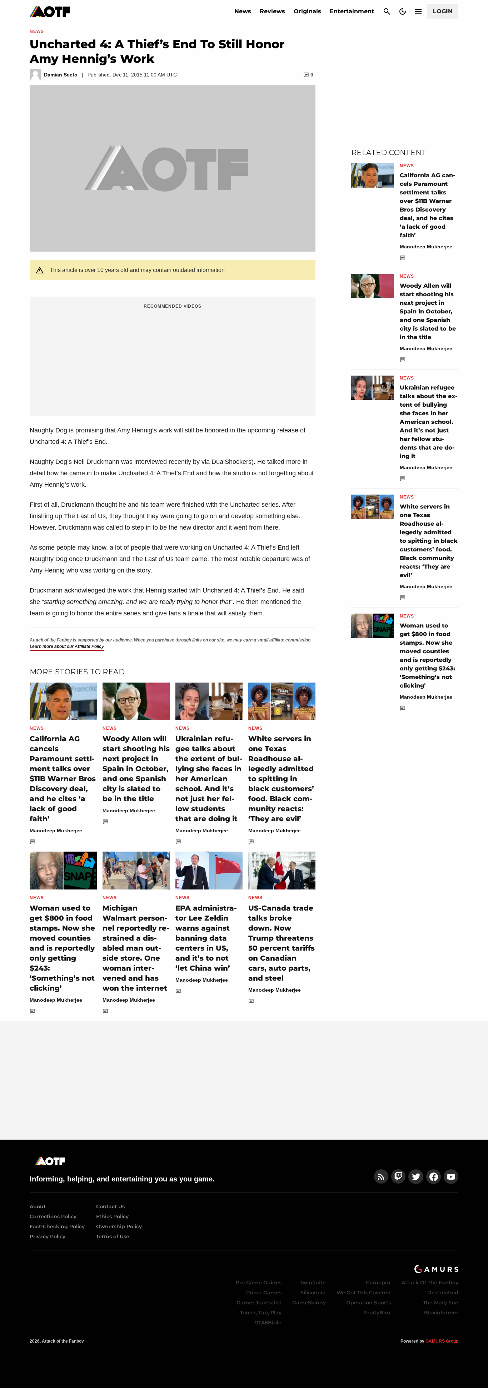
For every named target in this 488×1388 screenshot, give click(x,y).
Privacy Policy (47, 1236)
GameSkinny (309, 1302)
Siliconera (313, 1292)
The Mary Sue (440, 1302)
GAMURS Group (441, 1341)
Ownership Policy (119, 1226)
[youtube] (451, 1176)
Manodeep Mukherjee (56, 830)
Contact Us (110, 1206)
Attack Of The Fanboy (430, 1282)
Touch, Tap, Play (261, 1312)
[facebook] (433, 1176)
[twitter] (415, 1176)
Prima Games (264, 1292)
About (38, 1206)
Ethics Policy (112, 1216)
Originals (307, 11)
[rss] (381, 1176)
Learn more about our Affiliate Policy (67, 646)
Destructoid (442, 1292)
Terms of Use (112, 1236)
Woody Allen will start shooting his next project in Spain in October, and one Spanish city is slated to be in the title (136, 768)
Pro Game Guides (259, 1282)
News (242, 11)
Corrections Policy (53, 1216)
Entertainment (352, 11)
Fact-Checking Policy (57, 1226)
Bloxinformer (441, 1312)
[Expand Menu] (418, 11)
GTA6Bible (268, 1322)
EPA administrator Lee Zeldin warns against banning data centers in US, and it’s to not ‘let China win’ (206, 938)
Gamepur (378, 1282)
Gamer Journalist (259, 1302)
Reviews (272, 11)
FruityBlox (377, 1312)
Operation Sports (368, 1302)
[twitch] (398, 1176)
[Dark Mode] (402, 11)
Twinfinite (313, 1282)
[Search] (387, 11)
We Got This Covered (364, 1292)
